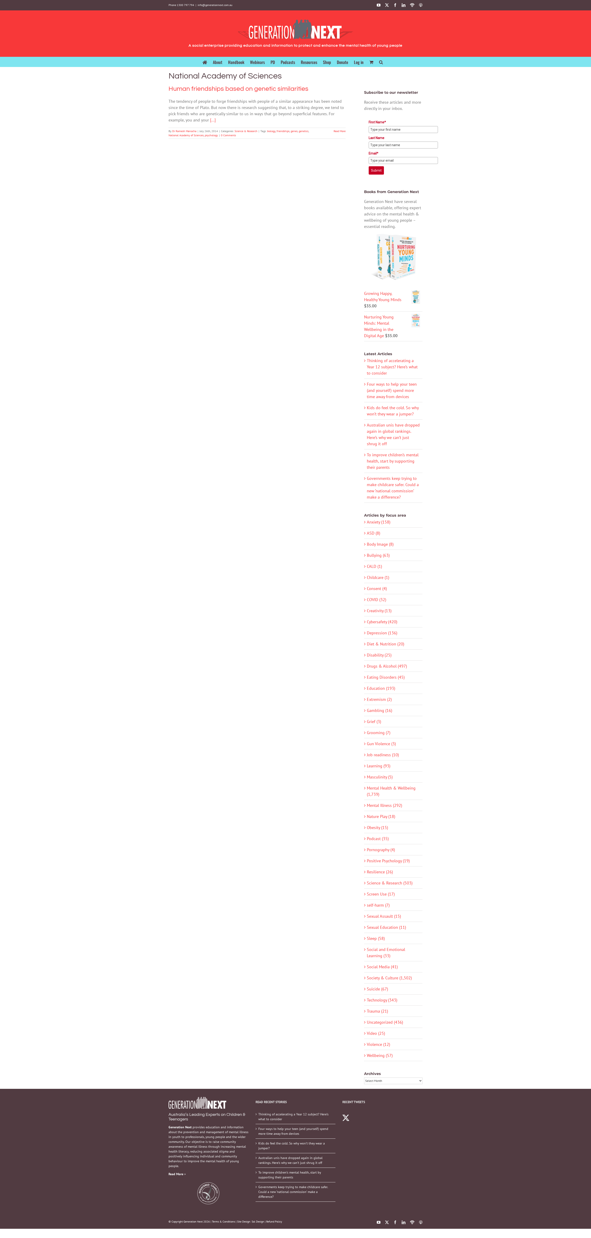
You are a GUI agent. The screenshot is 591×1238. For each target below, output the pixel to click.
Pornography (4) (381, 849)
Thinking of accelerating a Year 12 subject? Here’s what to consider (392, 367)
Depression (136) (382, 633)
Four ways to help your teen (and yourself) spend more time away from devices (392, 390)
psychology (211, 135)
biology (271, 131)
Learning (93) (378, 766)
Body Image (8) (380, 544)
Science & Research (246, 131)
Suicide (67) (377, 989)
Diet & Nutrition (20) (385, 644)
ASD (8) (373, 533)
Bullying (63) (378, 555)
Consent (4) (377, 588)
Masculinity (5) (380, 777)
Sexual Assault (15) (384, 916)
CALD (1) (374, 566)
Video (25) (376, 1033)
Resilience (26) (380, 872)
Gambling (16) (379, 710)
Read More (340, 131)
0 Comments (228, 135)
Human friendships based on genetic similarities (238, 88)
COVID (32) (376, 599)
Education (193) (381, 688)
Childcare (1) (378, 577)
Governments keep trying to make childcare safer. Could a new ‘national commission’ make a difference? (293, 1192)
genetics (303, 131)
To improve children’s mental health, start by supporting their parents (393, 461)
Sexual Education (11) (386, 927)
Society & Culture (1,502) (389, 978)
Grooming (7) (378, 732)
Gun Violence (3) (381, 743)
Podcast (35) (378, 838)
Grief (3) (374, 721)
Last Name (376, 138)
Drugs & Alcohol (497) (387, 666)
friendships (283, 131)
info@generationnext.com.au (215, 5)
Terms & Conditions (223, 1221)
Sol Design (258, 1221)
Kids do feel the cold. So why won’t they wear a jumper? (291, 1145)
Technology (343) (382, 1000)
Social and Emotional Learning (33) (386, 952)
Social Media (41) (382, 966)
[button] (381, 62)
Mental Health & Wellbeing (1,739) (391, 791)
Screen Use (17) (381, 894)
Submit (376, 170)
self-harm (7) (378, 905)
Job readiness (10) (383, 754)
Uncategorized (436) (385, 1022)
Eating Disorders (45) (386, 677)
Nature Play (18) (381, 816)
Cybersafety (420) (382, 621)
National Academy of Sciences (186, 135)
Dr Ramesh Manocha (184, 131)
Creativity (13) (379, 610)
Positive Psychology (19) (388, 860)
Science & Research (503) (390, 883)
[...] (213, 120)
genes (294, 131)
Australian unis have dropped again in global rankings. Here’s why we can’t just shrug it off (290, 1160)
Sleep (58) (376, 938)
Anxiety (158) (378, 522)
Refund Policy (274, 1221)
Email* (373, 153)
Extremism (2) (379, 699)
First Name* (377, 122)
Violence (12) (378, 1044)
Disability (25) (379, 655)
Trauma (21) (377, 1011)
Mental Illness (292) (384, 805)
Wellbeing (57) (380, 1055)
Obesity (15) (377, 827)
